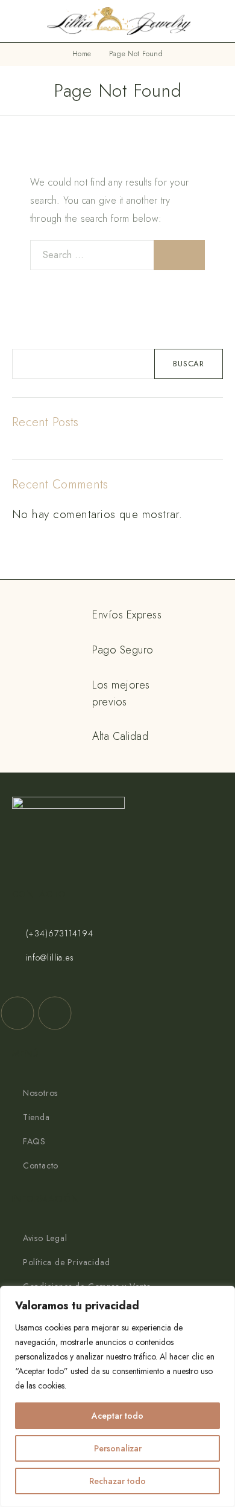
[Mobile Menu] (23, 21)
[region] (117, 1396)
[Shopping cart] (217, 22)
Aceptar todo (117, 1416)
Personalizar (118, 1448)
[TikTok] (55, 1013)
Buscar (188, 363)
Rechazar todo (117, 1481)
